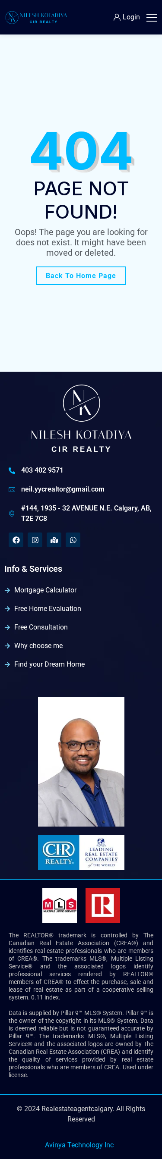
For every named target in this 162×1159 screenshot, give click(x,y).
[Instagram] (35, 540)
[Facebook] (16, 540)
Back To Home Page (81, 276)
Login (131, 17)
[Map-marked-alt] (54, 540)
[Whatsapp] (73, 540)
